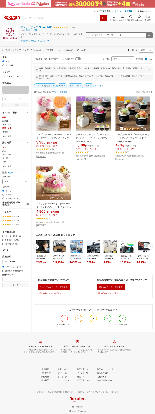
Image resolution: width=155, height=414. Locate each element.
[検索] (104, 18)
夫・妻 (5, 158)
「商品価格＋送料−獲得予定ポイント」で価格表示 (53, 59)
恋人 (4, 151)
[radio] (3, 61)
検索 (16, 105)
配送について (43, 41)
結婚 (4, 117)
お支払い (33, 41)
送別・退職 (7, 124)
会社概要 (24, 41)
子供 (4, 162)
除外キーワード (8, 275)
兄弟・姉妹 (7, 154)
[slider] (2, 94)
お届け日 (6, 187)
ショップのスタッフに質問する (54, 287)
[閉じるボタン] (149, 70)
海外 (11, 173)
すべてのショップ (9, 50)
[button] (144, 11)
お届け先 (6, 177)
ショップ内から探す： (97, 35)
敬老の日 (6, 132)
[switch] (27, 204)
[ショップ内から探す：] (149, 35)
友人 (4, 147)
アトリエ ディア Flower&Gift (36, 27)
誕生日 (5, 121)
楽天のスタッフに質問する (110, 287)
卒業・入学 (7, 128)
